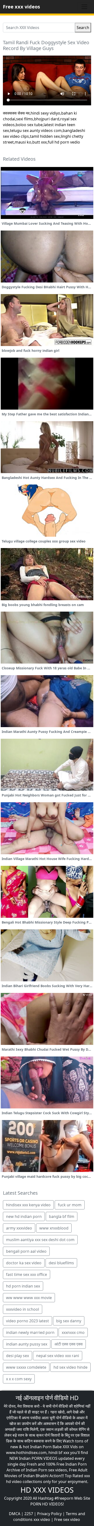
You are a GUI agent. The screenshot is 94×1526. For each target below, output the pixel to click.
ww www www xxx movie (29, 1297)
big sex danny (68, 1320)
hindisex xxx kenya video (28, 1205)
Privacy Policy (49, 1513)
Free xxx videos (21, 6)
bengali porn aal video (26, 1251)
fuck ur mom (69, 1205)
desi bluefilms (61, 1263)
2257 (28, 1513)
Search (83, 27)
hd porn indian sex (23, 1286)
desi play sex (17, 1355)
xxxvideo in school (22, 1309)
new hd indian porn (24, 1216)
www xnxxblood (53, 1228)
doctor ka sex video (23, 1263)
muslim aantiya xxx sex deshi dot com (40, 1239)
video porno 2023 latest (27, 1320)
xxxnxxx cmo (73, 1332)
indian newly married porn (30, 1332)
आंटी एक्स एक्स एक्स (68, 1344)
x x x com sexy (19, 1378)
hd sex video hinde (70, 1367)
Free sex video (67, 1519)
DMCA (14, 1513)
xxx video (42, 1519)
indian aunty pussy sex (26, 1344)
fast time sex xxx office (26, 1274)
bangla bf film (61, 1216)
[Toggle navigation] (84, 7)
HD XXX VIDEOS (47, 1490)
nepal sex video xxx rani (57, 1355)
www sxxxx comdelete (26, 1367)
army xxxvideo (19, 1228)
